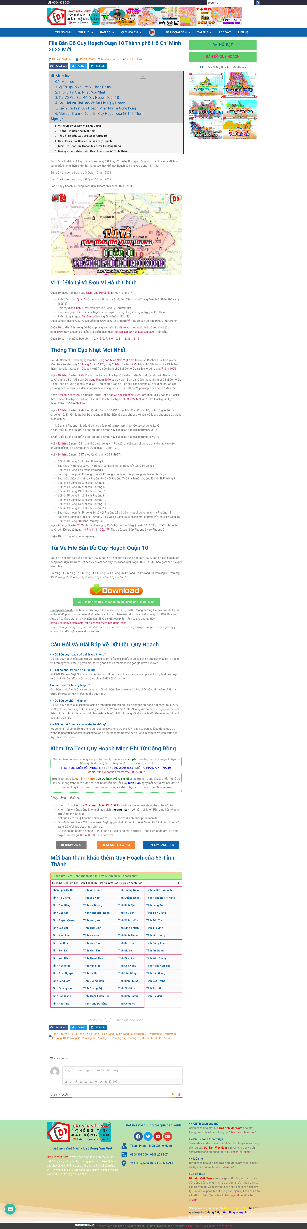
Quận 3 (81, 299)
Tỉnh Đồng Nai (126, 1003)
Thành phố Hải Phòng (96, 912)
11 (120, 338)
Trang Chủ (63, 32)
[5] (118, 409)
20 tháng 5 (64, 375)
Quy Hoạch (129, 32)
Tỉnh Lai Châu (60, 943)
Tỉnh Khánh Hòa (128, 920)
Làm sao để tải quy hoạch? (72, 685)
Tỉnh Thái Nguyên (63, 973)
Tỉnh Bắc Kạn (60, 912)
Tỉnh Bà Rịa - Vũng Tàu (160, 890)
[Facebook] (138, 1136)
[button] (116, 602)
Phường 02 (81, 1034)
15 (137, 338)
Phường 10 (59, 1038)
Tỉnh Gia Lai (125, 950)
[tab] (116, 654)
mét (119, 327)
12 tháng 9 (64, 443)
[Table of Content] (143, 76)
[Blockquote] (95, 1082)
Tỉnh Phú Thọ (60, 1003)
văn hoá (138, 331)
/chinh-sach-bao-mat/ (242, 1132)
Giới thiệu (199, 1174)
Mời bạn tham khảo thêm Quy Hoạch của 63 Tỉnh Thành (101, 113)
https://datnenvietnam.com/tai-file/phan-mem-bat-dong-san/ (88, 623)
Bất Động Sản (176, 32)
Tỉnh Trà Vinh (154, 927)
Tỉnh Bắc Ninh (91, 897)
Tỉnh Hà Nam (91, 935)
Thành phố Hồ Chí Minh (100, 292)
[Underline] (75, 1082)
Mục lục (67, 81)
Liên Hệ (243, 32)
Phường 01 (66, 1034)
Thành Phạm (193, 1226)
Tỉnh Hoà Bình (61, 965)
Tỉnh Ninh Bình (92, 950)
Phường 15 (133, 1038)
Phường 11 (74, 1038)
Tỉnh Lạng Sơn (61, 981)
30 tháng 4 (84, 364)
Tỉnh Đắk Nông (127, 965)
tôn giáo (149, 331)
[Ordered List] (85, 1082)
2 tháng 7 (63, 395)
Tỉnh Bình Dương (128, 996)
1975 (101, 364)
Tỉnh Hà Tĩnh (91, 973)
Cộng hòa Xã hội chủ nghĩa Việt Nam (124, 395)
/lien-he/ (228, 1167)
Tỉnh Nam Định (92, 943)
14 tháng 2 (64, 454)
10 (115, 338)
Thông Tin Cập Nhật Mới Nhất (82, 92)
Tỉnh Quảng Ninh (62, 988)
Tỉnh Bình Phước (128, 981)
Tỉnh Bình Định (127, 905)
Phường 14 (118, 1038)
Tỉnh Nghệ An (91, 965)
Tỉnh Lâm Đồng (127, 973)
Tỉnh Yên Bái (60, 958)
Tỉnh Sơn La (59, 950)
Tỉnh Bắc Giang (61, 996)
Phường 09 (170, 1034)
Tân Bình (87, 316)
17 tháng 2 (64, 410)
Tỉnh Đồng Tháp (156, 943)
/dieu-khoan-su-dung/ (237, 1152)
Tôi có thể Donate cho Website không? (81, 724)
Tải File (202, 32)
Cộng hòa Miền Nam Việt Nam (116, 360)
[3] (128, 320)
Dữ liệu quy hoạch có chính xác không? (80, 654)
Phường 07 (141, 1034)
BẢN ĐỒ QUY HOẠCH (222, 56)
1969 (59, 331)
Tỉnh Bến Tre (154, 920)
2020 (80, 525)
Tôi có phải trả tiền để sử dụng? (75, 670)
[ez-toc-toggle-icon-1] (141, 76)
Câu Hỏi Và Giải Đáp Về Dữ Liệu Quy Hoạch (92, 103)
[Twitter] (148, 1136)
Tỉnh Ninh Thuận (128, 927)
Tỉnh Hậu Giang (155, 973)
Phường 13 (104, 1038)
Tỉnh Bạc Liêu (154, 988)
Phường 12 (89, 1038)
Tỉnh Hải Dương (92, 905)
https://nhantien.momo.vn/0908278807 (121, 771)
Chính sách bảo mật (206, 1123)
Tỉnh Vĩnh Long (155, 935)
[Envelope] (167, 1136)
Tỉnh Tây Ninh (126, 988)
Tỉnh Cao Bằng (61, 905)
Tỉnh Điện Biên (61, 935)
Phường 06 (126, 1034)
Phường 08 (156, 1034)
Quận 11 (79, 308)
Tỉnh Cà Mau (154, 996)
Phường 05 (111, 1034)
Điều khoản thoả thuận (208, 1139)
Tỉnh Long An (154, 905)
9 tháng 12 (64, 525)
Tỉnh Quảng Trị (92, 988)
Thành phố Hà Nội (63, 890)
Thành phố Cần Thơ (158, 965)
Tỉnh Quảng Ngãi (128, 897)
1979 (80, 410)
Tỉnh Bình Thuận (128, 935)
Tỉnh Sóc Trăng (155, 981)
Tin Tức (84, 32)
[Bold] (65, 1082)
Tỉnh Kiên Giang (156, 958)
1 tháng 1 (87, 529)
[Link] (105, 1082)
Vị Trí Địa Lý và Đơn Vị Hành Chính (85, 87)
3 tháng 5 (117, 364)
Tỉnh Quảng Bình (93, 981)
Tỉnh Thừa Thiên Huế (96, 996)
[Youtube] (158, 1136)
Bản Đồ (105, 32)
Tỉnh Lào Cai (60, 927)
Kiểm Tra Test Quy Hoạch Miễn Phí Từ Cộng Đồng (97, 108)
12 (124, 338)
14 (133, 338)
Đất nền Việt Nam (222, 1226)
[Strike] (80, 1082)
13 (129, 338)
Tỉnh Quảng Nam (128, 890)
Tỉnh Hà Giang (61, 897)
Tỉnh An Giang (155, 950)
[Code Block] (100, 1082)
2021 (103, 529)
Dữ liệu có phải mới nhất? (71, 700)
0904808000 (88, 835)
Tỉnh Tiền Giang (156, 912)
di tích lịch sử (123, 331)
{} (110, 1081)
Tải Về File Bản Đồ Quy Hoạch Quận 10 (89, 97)
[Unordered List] (90, 1082)
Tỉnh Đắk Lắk (126, 958)
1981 (80, 443)
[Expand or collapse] (179, 75)
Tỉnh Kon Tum (126, 943)
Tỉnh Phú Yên (126, 912)
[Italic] (70, 1082)
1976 (173, 368)
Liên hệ (198, 1158)
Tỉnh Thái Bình (92, 927)
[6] (108, 529)
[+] (115, 1081)
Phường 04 (96, 1034)
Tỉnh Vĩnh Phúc (92, 890)
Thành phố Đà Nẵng (95, 1003)
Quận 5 (80, 312)
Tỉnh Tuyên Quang (63, 920)
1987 (80, 454)
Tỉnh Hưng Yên (92, 920)
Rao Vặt (225, 32)
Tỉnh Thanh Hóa (93, 958)
